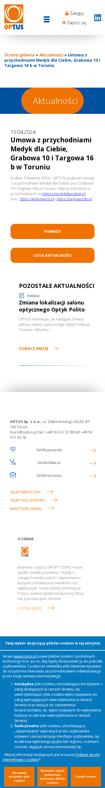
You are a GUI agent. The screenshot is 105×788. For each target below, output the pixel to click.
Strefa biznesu (49, 475)
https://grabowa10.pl (37, 198)
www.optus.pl (25, 656)
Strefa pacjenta (49, 449)
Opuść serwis (86, 776)
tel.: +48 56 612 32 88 (56, 432)
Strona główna (19, 55)
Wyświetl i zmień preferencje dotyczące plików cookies (52, 776)
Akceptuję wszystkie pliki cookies (19, 776)
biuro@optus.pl (23, 432)
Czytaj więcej (30, 608)
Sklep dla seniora (27, 500)
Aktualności (51, 55)
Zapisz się (76, 22)
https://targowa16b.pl (74, 198)
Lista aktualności (52, 255)
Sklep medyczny (25, 492)
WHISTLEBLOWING (26, 508)
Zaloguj (76, 13)
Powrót (52, 231)
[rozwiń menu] (47, 20)
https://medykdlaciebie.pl (63, 193)
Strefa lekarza (48, 462)
